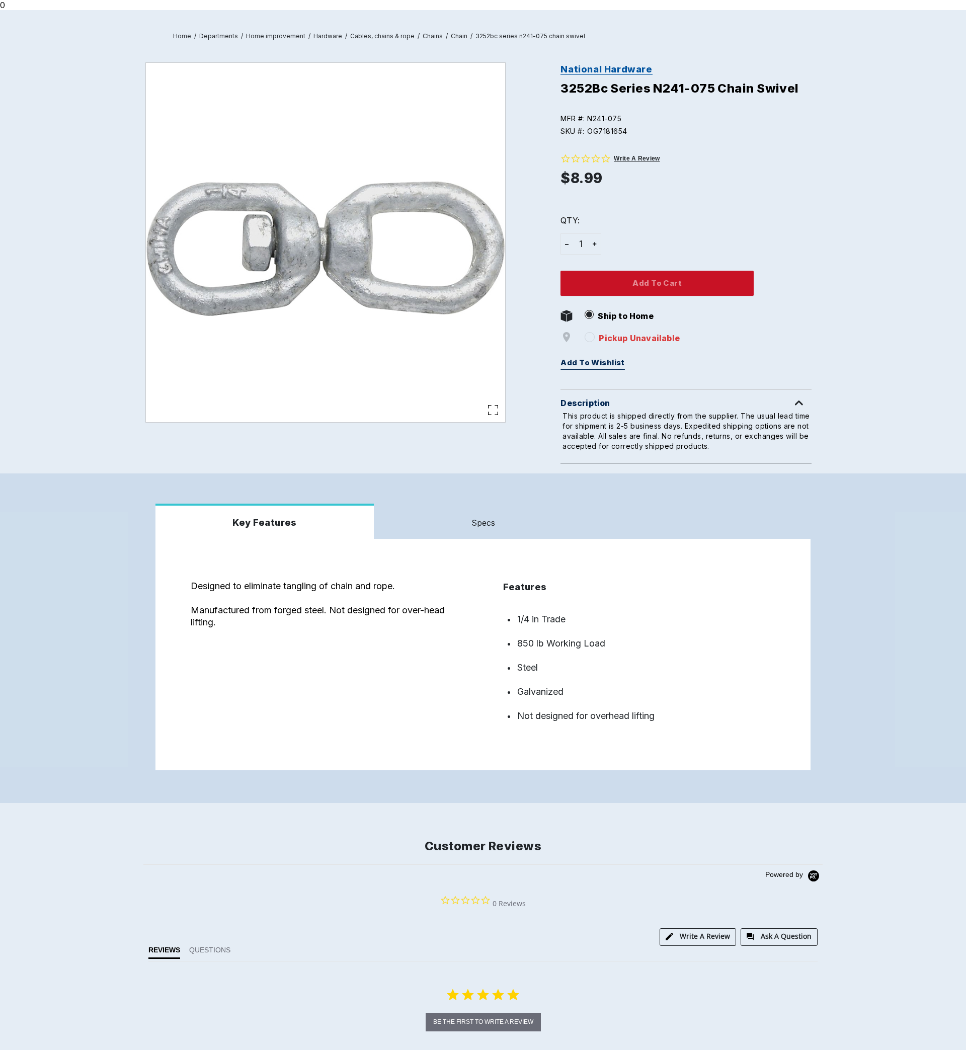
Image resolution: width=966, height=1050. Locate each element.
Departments (218, 36)
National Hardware (606, 69)
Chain (459, 36)
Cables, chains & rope (382, 36)
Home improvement (275, 36)
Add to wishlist (592, 362)
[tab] (698, 937)
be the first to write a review (483, 1021)
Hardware (327, 36)
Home (182, 36)
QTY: (569, 220)
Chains (433, 36)
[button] (690, 118)
